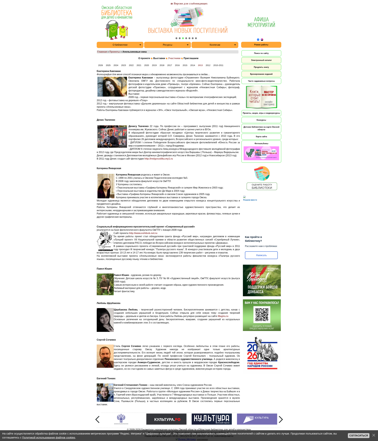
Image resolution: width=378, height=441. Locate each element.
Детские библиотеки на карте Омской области (261, 128)
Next (281, 419)
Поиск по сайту (261, 53)
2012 (208, 65)
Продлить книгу (261, 67)
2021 (139, 65)
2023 (123, 65)
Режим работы (261, 45)
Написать (261, 255)
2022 (131, 65)
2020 (146, 65)
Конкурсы (261, 120)
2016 (177, 65)
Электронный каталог (261, 60)
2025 (108, 65)
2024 (116, 65)
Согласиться (358, 435)
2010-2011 (218, 65)
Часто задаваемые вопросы (261, 81)
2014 (192, 65)
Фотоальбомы (261, 143)
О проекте (144, 58)
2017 (169, 65)
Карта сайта (261, 136)
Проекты (114, 52)
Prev (97, 419)
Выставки (159, 58)
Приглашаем (191, 58)
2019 (154, 65)
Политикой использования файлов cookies (48, 437)
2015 (185, 65)
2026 (100, 65)
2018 (162, 65)
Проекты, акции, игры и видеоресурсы (261, 113)
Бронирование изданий (261, 74)
